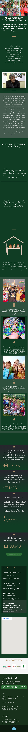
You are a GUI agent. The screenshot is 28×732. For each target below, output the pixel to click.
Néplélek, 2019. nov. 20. (14, 135)
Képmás (9, 488)
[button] (3, 667)
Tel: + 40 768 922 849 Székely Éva (10, 721)
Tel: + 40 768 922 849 (9, 586)
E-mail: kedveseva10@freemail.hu (12, 589)
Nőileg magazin (10, 519)
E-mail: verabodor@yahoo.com (11, 599)
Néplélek (11, 465)
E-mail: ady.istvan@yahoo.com (11, 578)
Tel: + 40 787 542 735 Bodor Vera (10, 723)
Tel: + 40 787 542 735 (9, 596)
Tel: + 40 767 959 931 (9, 576)
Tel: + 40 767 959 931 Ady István (10, 719)
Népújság (11, 546)
